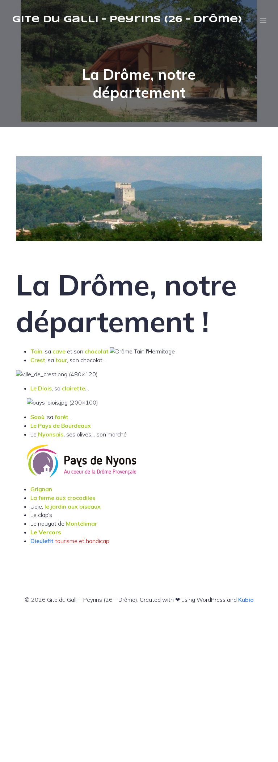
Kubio (246, 599)
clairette (73, 388)
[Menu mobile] (263, 20)
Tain (36, 351)
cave (59, 351)
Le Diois (41, 388)
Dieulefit (42, 540)
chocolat (97, 351)
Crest (37, 360)
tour (61, 360)
